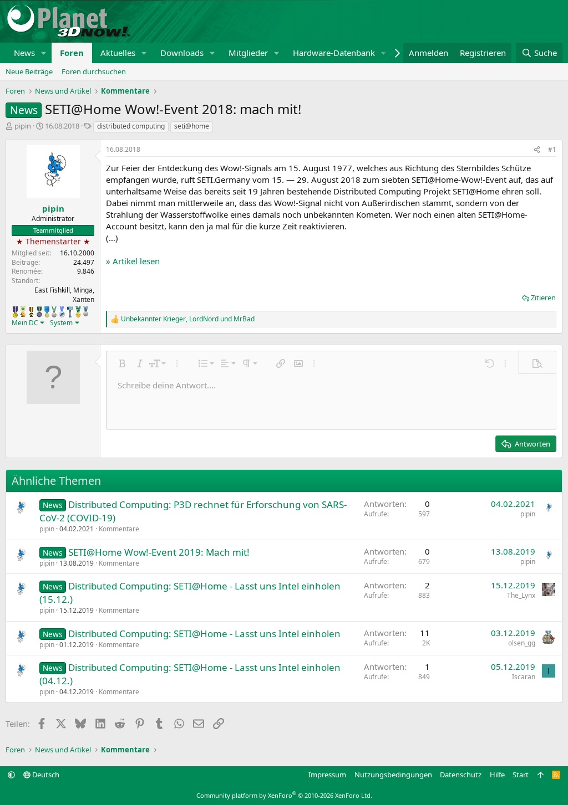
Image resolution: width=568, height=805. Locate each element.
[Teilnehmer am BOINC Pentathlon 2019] (54, 311)
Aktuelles (117, 52)
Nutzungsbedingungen (393, 775)
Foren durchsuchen (94, 71)
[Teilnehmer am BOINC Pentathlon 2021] (78, 311)
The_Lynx (521, 595)
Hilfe (497, 775)
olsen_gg (521, 643)
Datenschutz (460, 775)
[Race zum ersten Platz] (46, 311)
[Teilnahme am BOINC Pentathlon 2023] (85, 311)
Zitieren (543, 297)
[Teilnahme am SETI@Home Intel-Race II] (62, 311)
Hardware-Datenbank (334, 52)
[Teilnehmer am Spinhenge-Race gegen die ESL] (39, 311)
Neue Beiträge (29, 71)
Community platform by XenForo (284, 795)
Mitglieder (248, 52)
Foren (72, 52)
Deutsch (45, 775)
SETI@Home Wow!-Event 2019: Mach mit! (159, 552)
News (24, 52)
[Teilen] (537, 149)
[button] (44, 53)
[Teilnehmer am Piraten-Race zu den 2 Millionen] (23, 311)
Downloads (182, 52)
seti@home (191, 126)
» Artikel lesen (133, 260)
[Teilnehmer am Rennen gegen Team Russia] (31, 311)
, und (188, 319)
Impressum (327, 775)
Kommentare (119, 529)
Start (521, 775)
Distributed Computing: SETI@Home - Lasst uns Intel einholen (204, 633)
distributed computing (131, 126)
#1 (552, 149)
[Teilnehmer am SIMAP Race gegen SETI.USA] (15, 311)
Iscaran (523, 676)
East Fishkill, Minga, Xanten (64, 294)
